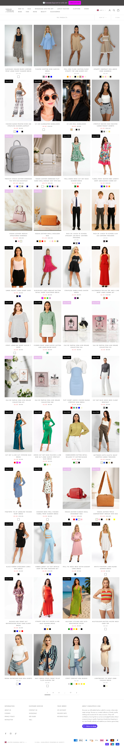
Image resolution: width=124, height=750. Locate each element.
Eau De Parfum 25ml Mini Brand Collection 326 (76, 346)
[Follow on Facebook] (6, 734)
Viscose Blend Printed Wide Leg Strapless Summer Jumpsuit (18, 125)
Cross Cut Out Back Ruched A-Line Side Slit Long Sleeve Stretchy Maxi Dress (47, 457)
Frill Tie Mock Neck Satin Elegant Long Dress (76, 568)
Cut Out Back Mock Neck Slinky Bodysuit (105, 401)
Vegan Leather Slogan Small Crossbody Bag (76, 513)
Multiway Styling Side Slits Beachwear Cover (76, 622)
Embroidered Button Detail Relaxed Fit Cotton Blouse (76, 456)
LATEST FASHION (63, 9)
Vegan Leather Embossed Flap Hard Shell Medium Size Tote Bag (47, 180)
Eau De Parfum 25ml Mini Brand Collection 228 (47, 401)
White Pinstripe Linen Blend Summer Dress (105, 568)
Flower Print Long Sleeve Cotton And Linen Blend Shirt (47, 346)
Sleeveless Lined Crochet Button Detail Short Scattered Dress (47, 291)
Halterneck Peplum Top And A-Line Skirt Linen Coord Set (105, 291)
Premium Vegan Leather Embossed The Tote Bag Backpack (18, 180)
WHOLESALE (33, 713)
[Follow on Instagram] (11, 734)
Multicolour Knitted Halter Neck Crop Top (105, 622)
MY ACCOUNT (61, 710)
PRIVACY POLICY (10, 716)
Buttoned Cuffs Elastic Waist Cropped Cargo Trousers (105, 456)
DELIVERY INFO (62, 713)
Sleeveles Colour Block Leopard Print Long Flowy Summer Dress (18, 70)
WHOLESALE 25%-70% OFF (44, 9)
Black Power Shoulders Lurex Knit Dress (18, 568)
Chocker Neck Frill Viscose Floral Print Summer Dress (47, 513)
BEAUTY (43, 12)
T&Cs (30, 720)
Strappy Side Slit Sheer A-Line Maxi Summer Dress (47, 622)
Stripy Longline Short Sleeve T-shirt (18, 346)
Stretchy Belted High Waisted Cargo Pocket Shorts (106, 125)
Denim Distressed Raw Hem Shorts (18, 678)
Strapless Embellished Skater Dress (76, 291)
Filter (117, 17)
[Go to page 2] (76, 693)
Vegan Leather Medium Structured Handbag (18, 234)
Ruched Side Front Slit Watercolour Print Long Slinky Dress (18, 623)
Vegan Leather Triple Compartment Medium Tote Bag (105, 513)
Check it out (75, 3)
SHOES (86, 9)
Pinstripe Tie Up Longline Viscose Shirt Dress (18, 513)
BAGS (20, 12)
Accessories (55, 12)
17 (70, 693)
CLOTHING (76, 9)
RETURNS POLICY (62, 716)
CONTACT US (33, 710)
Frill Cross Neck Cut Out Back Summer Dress (76, 180)
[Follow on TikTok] (16, 734)
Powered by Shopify (57, 742)
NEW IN (21, 9)
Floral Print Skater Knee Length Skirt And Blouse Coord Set (105, 180)
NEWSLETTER (9, 720)
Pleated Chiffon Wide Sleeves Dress (47, 70)
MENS (35, 12)
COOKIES (7, 713)
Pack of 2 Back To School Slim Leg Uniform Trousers (105, 234)
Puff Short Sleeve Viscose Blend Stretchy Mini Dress (76, 401)
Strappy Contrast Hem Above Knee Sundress (105, 70)
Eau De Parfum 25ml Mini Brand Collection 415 (18, 401)
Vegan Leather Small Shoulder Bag (47, 234)
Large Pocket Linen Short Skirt (18, 290)
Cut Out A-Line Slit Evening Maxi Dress (18, 456)
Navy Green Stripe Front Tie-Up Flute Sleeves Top (47, 679)
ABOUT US (8, 710)
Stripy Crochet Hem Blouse (76, 678)
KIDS (27, 12)
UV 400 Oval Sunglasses (76, 124)
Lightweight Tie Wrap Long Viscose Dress (105, 679)
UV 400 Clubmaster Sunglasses (47, 124)
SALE (29, 9)
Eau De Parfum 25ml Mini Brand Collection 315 (105, 346)
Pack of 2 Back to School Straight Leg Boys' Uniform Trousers (76, 236)
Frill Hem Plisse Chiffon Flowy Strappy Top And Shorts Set (76, 70)
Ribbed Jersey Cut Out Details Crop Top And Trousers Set (47, 568)
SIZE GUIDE (32, 716)
